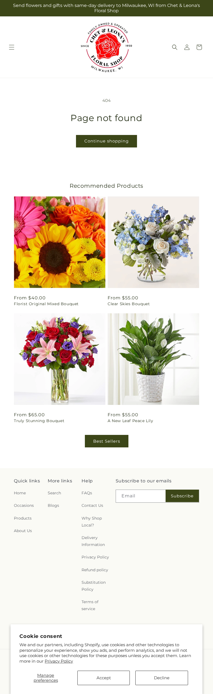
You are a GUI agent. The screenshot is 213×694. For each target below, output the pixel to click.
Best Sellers (106, 441)
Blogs (53, 505)
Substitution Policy (94, 586)
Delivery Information (93, 541)
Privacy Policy (59, 661)
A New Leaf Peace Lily (130, 420)
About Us (23, 530)
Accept (104, 677)
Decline (161, 677)
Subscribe (182, 495)
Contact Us (92, 505)
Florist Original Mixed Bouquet (46, 303)
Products (23, 518)
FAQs (87, 492)
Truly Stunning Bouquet (39, 420)
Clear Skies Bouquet (129, 303)
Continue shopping (106, 141)
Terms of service (90, 605)
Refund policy (95, 569)
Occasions (24, 505)
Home (20, 492)
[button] (12, 47)
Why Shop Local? (92, 522)
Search (54, 492)
